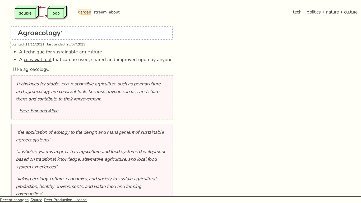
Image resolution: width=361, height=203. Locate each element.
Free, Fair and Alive (38, 111)
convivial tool (38, 59)
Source (36, 199)
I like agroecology (30, 69)
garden (84, 12)
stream (100, 12)
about (114, 12)
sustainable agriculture (77, 52)
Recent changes (14, 199)
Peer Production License (65, 199)
